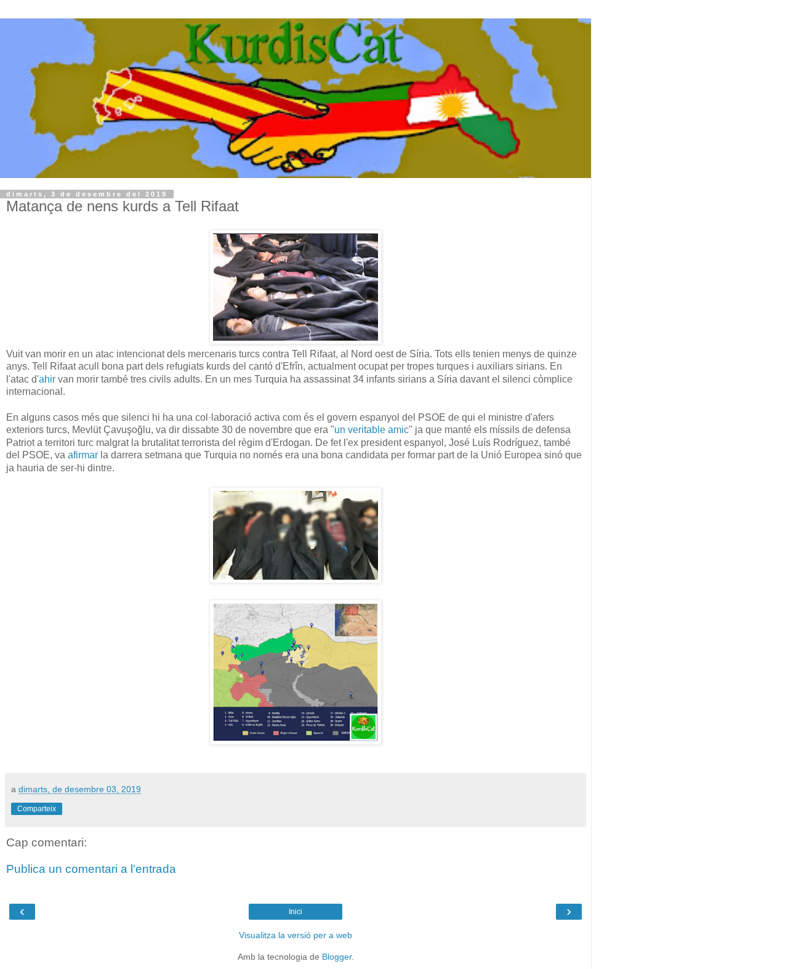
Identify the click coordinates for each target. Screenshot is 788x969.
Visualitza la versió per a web (295, 935)
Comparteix (36, 809)
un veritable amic (371, 429)
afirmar (82, 455)
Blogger (337, 957)
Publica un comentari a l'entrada (91, 868)
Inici (295, 911)
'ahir (46, 379)
